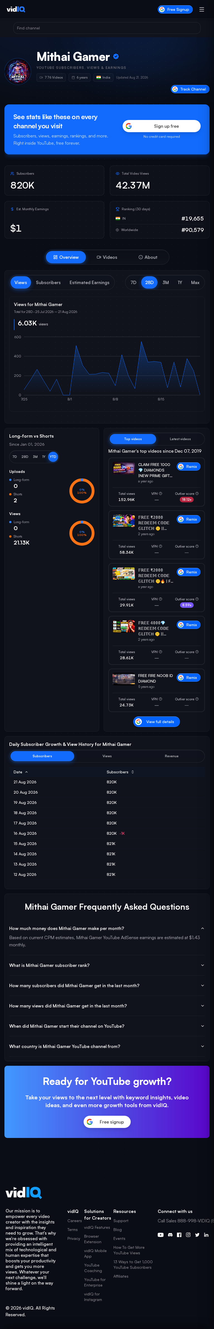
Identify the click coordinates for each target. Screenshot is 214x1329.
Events (119, 1238)
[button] (133, 282)
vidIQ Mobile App (95, 1253)
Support (120, 1220)
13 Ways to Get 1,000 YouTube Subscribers (133, 1264)
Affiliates (120, 1276)
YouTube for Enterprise (95, 1282)
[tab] (66, 257)
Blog (117, 1229)
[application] (107, 371)
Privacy (73, 1238)
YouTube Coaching (93, 1268)
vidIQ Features (97, 1227)
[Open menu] (201, 9)
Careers (74, 1220)
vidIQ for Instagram (93, 1297)
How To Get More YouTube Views (129, 1250)
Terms (72, 1229)
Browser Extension (92, 1239)
